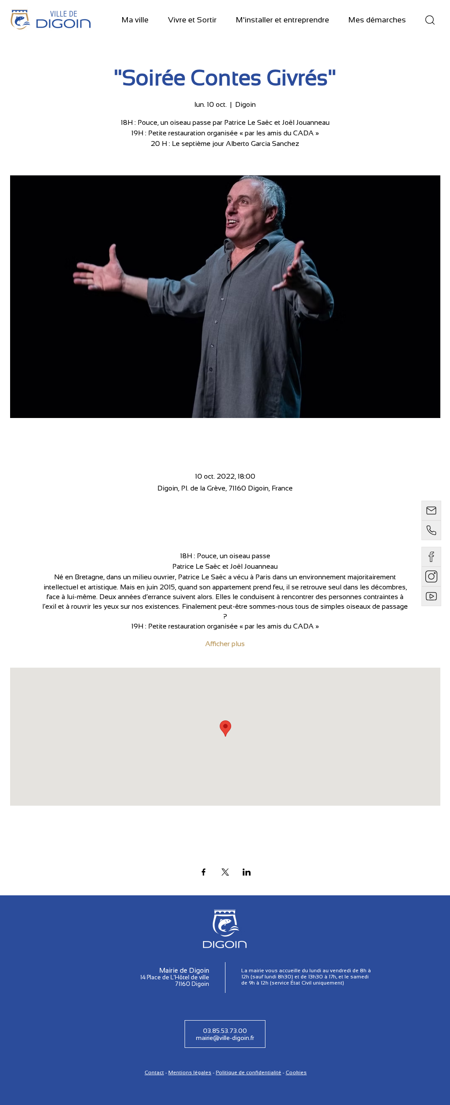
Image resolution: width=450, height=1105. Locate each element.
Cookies (296, 1072)
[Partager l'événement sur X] (225, 872)
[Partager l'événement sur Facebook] (204, 872)
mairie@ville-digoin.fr (225, 1037)
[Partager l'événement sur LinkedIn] (247, 872)
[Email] (431, 510)
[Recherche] (429, 20)
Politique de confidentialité (248, 1072)
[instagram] (431, 576)
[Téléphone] (431, 530)
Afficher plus (225, 643)
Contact (154, 1072)
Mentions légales (189, 1072)
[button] (135, 20)
